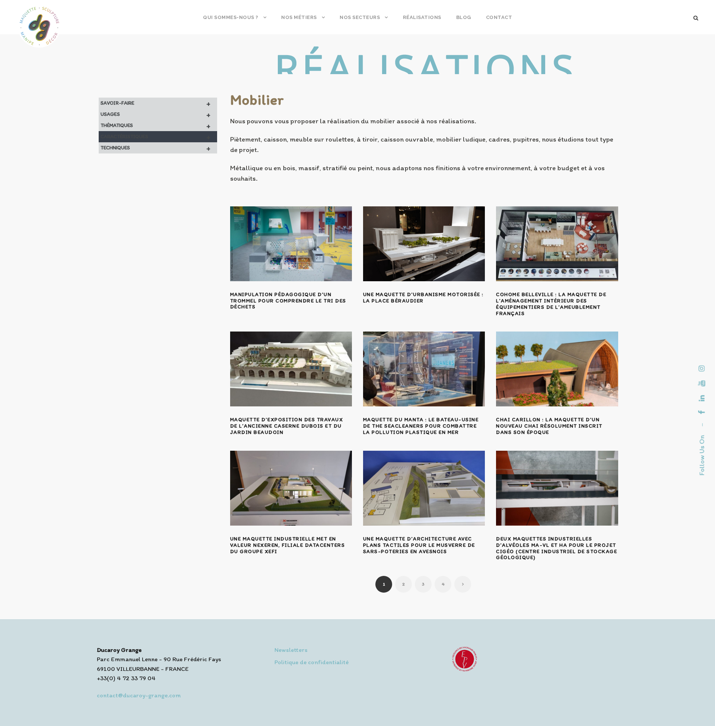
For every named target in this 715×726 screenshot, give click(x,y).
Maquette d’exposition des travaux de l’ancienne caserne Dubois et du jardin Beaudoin (286, 425)
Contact (499, 17)
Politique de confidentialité (311, 662)
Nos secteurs (360, 17)
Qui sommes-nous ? (230, 17)
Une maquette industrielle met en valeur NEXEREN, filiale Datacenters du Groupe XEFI (287, 545)
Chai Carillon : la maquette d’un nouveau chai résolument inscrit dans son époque (549, 425)
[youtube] (701, 383)
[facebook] (701, 412)
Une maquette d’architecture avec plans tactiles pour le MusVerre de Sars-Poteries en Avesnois (419, 545)
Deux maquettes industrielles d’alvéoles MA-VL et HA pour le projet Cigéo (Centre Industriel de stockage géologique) (556, 548)
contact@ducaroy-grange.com (139, 695)
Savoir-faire (155, 103)
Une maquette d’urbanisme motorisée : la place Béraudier (423, 297)
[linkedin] (701, 398)
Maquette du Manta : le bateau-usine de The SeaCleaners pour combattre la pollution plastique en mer (421, 425)
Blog (463, 17)
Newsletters (291, 649)
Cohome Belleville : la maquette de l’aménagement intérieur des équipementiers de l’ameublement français (551, 303)
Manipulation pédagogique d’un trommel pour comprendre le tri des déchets (288, 300)
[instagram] (701, 368)
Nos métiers (299, 17)
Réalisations (422, 17)
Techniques (155, 147)
